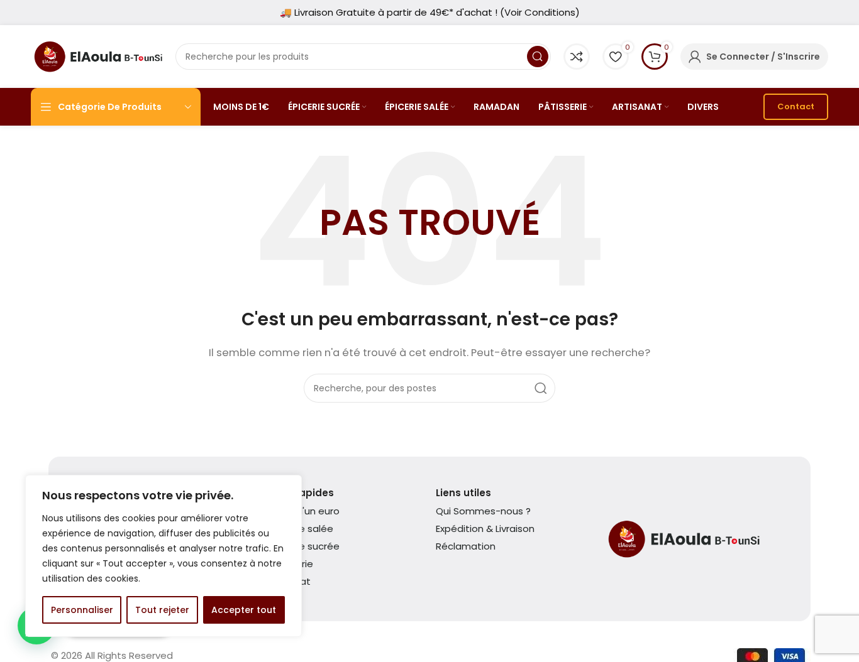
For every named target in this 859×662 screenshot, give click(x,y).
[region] (163, 556)
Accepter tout (243, 610)
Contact (795, 106)
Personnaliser (82, 610)
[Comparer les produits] (576, 56)
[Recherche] (537, 56)
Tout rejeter (162, 610)
